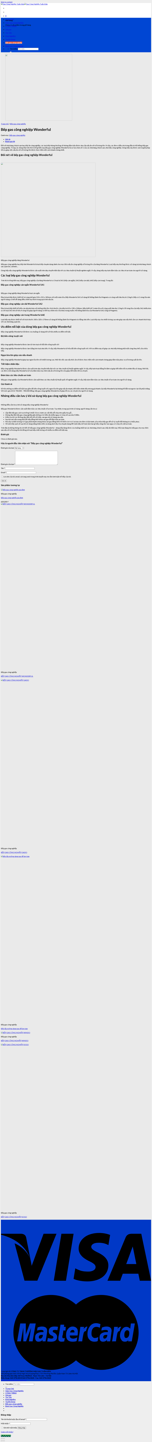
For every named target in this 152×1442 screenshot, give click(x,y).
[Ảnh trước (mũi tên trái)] (2, 1440)
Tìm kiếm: (14, 49)
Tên (3, 468)
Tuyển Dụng (10, 39)
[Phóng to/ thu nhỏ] (4, 1438)
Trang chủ (5, 124)
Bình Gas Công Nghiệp (14, 46)
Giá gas (8, 29)
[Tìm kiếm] (6, 1387)
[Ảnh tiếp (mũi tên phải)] (4, 1440)
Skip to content (6, 2)
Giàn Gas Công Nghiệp (14, 23)
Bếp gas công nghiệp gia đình (12, 498)
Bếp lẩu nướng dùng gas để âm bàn (14, 1029)
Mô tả (7, 139)
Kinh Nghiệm (10, 36)
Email (3, 472)
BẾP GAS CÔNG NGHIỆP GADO (14, 852)
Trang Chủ (9, 19)
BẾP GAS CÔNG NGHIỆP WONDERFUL (17, 676)
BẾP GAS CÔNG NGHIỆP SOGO (14, 1217)
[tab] (78, 139)
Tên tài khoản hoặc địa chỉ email (13, 1419)
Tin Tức (8, 33)
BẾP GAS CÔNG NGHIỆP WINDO (14, 1040)
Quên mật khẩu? (7, 1432)
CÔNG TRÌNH (11, 26)
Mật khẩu (5, 1423)
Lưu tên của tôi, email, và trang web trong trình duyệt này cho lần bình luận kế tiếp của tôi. (37, 477)
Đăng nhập (21, 1428)
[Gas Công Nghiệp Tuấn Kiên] (24, 4)
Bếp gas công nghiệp (13, 43)
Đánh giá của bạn (7, 448)
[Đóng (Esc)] (2, 1438)
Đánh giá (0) (10, 141)
